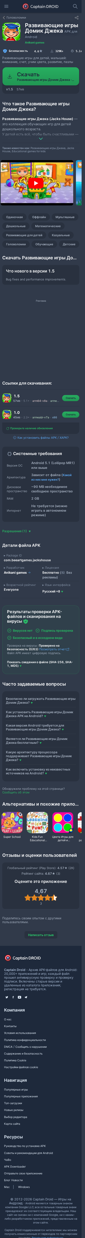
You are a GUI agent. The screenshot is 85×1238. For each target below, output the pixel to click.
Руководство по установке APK (25, 1146)
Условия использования (20, 1033)
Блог (7, 1180)
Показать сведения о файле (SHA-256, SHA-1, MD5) (40, 663)
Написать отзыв (41, 935)
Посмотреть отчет (52, 649)
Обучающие (44, 244)
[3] (41, 897)
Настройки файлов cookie (21, 1067)
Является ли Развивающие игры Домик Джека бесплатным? (37, 740)
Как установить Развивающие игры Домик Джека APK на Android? (39, 714)
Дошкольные (16, 226)
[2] (34, 897)
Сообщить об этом (15, 792)
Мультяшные (65, 217)
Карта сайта (12, 1123)
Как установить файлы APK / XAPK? (43, 437)
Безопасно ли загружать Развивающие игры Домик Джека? (40, 700)
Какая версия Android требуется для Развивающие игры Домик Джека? (35, 727)
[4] (47, 897)
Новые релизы (13, 1110)
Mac (7, 1187)
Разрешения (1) (15, 531)
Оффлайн (39, 217)
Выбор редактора (15, 1117)
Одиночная (14, 217)
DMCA (8, 1046)
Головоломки (16, 244)
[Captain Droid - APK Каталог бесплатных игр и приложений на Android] (41, 6)
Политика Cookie (15, 1060)
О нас (8, 1019)
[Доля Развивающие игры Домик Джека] (77, 18)
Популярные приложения (21, 1096)
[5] (54, 897)
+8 (51, 591)
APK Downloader (15, 1166)
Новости (17, 1180)
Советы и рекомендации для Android (28, 1153)
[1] (27, 897)
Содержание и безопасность (23, 1053)
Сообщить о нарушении (31, 1046)
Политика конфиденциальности (25, 1040)
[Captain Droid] (26, 959)
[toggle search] (75, 6)
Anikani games (34, 42)
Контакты (10, 1026)
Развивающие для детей (24, 235)
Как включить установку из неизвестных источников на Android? (38, 771)
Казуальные (61, 235)
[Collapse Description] (40, 135)
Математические (48, 226)
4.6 (38, 51)
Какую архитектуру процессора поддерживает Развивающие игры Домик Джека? (39, 756)
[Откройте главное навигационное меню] (6, 6)
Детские (69, 244)
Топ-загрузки (13, 1103)
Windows (24, 1187)
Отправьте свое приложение (23, 1173)
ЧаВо (7, 1159)
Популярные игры (16, 1089)
